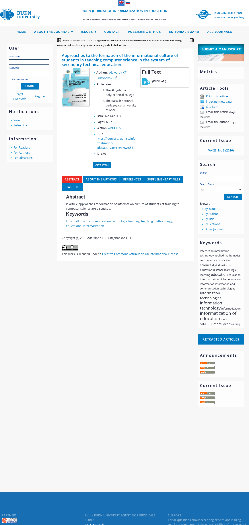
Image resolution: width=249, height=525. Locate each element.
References (132, 179)
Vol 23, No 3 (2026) (221, 150)
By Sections (212, 224)
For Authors (21, 153)
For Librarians (23, 158)
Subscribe (20, 125)
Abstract (72, 179)
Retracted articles (221, 339)
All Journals (219, 31)
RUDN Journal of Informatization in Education (125, 15)
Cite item (212, 107)
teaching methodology (156, 221)
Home (21, 31)
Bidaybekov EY (106, 78)
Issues (87, 31)
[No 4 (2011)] (76, 105)
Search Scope (207, 184)
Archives (75, 40)
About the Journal (52, 31)
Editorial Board (184, 31)
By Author (211, 214)
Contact (112, 31)
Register (40, 96)
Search (203, 172)
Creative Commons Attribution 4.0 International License (140, 254)
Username (14, 56)
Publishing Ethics (144, 31)
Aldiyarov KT (117, 73)
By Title (209, 219)
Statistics (72, 187)
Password (14, 67)
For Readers (21, 147)
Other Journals (215, 229)
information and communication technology (96, 221)
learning (134, 221)
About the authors (101, 179)
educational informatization (85, 226)
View (16, 120)
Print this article (217, 96)
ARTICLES (114, 128)
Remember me (20, 79)
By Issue (210, 209)
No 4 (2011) (88, 40)
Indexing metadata (219, 102)
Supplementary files (163, 179)
